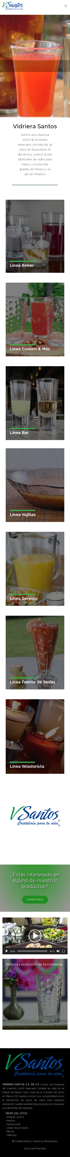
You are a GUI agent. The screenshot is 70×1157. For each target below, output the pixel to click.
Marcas (10, 1131)
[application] (35, 935)
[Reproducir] (6, 951)
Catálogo (12, 1135)
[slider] (32, 951)
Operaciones (14, 1124)
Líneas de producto (17, 1128)
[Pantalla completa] (63, 951)
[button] (35, 935)
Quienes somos (15, 1117)
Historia (11, 1120)
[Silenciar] (58, 951)
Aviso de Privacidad (35, 1148)
